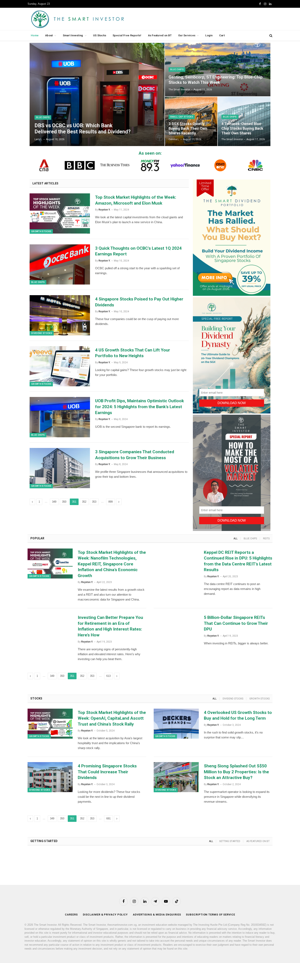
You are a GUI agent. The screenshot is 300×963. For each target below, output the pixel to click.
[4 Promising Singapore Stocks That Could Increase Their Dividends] (50, 777)
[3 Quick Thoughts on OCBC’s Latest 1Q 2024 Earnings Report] (60, 264)
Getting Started (229, 841)
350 (64, 501)
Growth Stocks (41, 231)
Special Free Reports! (127, 35)
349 (54, 501)
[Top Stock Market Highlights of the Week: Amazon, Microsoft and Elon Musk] (60, 213)
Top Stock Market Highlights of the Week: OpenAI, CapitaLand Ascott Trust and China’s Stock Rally (112, 718)
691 (108, 818)
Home (35, 35)
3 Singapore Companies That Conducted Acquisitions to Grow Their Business (134, 454)
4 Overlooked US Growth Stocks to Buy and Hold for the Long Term (238, 715)
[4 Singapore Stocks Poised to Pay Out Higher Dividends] (60, 315)
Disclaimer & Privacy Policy (105, 914)
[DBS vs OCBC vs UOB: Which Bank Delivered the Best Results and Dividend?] (97, 94)
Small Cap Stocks (181, 116)
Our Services (186, 35)
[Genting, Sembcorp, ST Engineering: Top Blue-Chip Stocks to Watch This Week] (217, 69)
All (235, 538)
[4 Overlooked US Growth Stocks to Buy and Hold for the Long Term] (176, 724)
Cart (222, 35)
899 (110, 501)
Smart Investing (73, 35)
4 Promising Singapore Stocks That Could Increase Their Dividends (107, 772)
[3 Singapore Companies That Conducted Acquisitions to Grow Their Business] (60, 468)
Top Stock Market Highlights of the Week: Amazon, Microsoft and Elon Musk (135, 200)
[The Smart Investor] (96, 19)
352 (84, 501)
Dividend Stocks (41, 333)
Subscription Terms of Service (210, 914)
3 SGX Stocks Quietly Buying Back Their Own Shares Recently (188, 128)
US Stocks (99, 35)
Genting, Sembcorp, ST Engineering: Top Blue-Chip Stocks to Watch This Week (215, 80)
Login (208, 35)
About (49, 35)
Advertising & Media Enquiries (157, 914)
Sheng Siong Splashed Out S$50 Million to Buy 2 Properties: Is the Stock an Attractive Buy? (236, 772)
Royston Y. (104, 209)
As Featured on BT (160, 35)
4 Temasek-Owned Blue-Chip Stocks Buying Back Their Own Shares (242, 128)
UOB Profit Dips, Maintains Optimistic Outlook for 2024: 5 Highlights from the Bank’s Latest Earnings (139, 406)
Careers (71, 914)
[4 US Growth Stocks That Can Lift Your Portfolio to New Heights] (60, 366)
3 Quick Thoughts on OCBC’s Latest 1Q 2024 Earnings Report (138, 251)
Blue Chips (43, 117)
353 (94, 501)
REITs (266, 538)
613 (108, 675)
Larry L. (38, 139)
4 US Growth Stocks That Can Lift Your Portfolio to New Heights (132, 353)
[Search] (270, 35)
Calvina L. (174, 139)
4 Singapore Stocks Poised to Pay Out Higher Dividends (139, 302)
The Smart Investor (179, 89)
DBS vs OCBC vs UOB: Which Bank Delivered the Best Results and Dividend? (82, 129)
